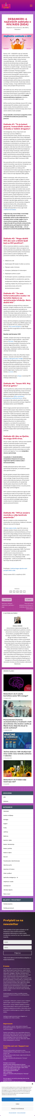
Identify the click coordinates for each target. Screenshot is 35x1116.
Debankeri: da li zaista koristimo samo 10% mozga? (15, 695)
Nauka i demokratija (8, 844)
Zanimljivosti (7, 885)
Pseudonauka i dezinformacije (11, 861)
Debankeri (17, 29)
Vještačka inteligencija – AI (10, 877)
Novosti (5, 857)
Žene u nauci (6, 894)
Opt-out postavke (12, 1112)
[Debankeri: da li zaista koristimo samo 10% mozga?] (17, 682)
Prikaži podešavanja (17, 1108)
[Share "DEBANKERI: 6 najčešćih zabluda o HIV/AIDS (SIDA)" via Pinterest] (17, 591)
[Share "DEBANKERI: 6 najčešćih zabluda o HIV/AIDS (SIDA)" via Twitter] (14, 591)
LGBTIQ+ (5, 832)
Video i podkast (7, 873)
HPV (4, 797)
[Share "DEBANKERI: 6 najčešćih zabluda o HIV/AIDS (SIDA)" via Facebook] (10, 591)
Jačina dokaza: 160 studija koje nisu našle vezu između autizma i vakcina (17, 754)
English (5, 823)
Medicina (5, 836)
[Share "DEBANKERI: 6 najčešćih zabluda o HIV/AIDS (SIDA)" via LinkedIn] (21, 591)
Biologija (5, 819)
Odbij (17, 1104)
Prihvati (17, 1099)
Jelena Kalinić (17, 27)
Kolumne (5, 801)
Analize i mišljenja (8, 815)
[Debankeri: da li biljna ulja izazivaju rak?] (17, 768)
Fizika (5, 828)
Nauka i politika (7, 848)
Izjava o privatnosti (21, 1112)
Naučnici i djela (7, 840)
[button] (32, 1084)
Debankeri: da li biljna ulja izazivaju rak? (14, 781)
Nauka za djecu (7, 852)
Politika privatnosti (8, 908)
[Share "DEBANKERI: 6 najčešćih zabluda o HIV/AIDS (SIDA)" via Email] (24, 591)
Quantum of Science (8, 869)
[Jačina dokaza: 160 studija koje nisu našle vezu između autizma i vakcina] (17, 740)
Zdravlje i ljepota (7, 890)
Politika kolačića (7, 904)
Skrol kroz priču (7, 865)
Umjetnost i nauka (8, 881)
